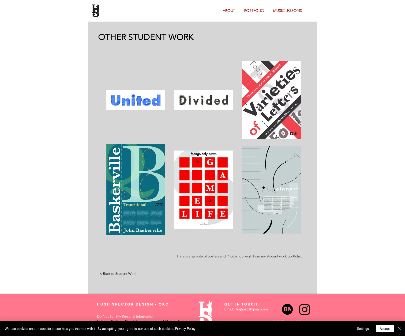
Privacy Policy (185, 328)
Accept (385, 328)
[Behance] (287, 309)
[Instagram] (304, 309)
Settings (363, 328)
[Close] (399, 328)
